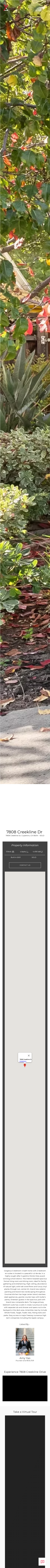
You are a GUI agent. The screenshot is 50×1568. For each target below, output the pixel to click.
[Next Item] (45, 392)
